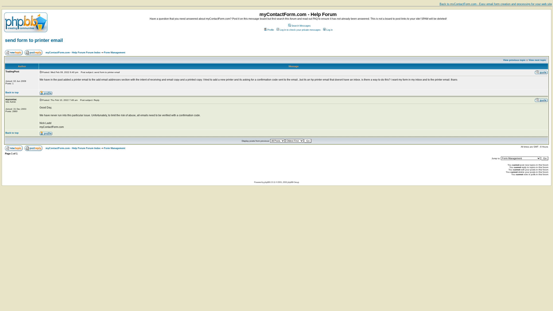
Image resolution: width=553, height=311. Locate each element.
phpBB (267, 182)
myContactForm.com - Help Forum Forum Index (73, 52)
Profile (270, 30)
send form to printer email (34, 40)
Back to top (12, 92)
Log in (329, 30)
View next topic (537, 60)
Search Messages (301, 25)
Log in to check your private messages (300, 30)
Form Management (114, 52)
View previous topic (514, 60)
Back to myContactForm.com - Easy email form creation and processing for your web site (496, 4)
